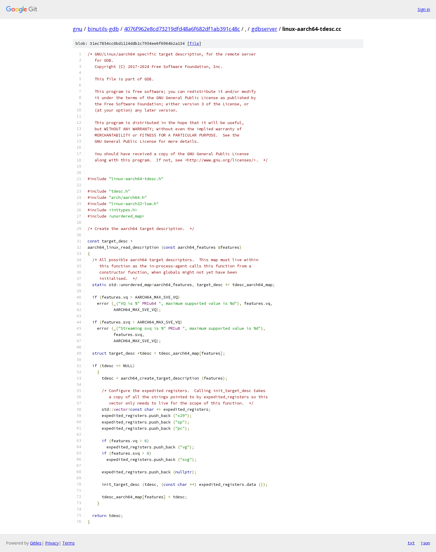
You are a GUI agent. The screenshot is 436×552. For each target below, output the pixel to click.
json (425, 542)
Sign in (424, 9)
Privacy (52, 543)
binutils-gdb (103, 28)
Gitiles (36, 543)
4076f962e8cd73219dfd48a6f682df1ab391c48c (182, 28)
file (194, 43)
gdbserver (264, 28)
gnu (77, 28)
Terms (68, 543)
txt (411, 542)
